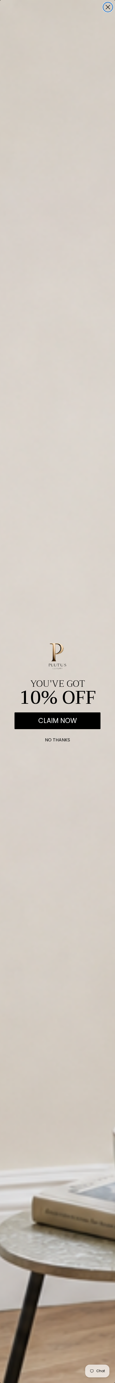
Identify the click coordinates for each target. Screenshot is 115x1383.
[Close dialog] (108, 7)
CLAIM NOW (57, 720)
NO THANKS (57, 739)
